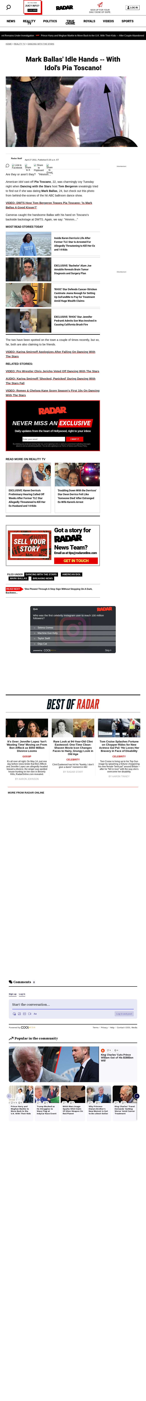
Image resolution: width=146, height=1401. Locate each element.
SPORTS (128, 21)
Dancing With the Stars (41, 44)
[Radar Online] (64, 7)
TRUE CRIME (70, 21)
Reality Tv (19, 44)
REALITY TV (29, 21)
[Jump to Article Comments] (7, 165)
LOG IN (134, 7)
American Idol (71, 574)
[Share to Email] (49, 165)
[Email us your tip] (33, 14)
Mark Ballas (18, 578)
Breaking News (43, 578)
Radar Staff (16, 158)
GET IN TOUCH (76, 560)
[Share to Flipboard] (39, 165)
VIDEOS (108, 21)
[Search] (8, 9)
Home (9, 44)
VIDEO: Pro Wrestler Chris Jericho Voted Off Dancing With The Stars (52, 371)
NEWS (11, 21)
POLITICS (50, 21)
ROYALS (89, 21)
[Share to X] (28, 165)
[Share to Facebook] (17, 165)
